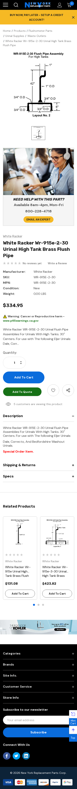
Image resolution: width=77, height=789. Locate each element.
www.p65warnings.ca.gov (20, 320)
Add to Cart (20, 593)
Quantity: (10, 353)
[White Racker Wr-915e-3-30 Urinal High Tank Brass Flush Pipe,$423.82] (57, 533)
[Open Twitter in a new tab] (16, 756)
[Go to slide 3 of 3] (43, 605)
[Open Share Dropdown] (68, 390)
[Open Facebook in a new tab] (6, 756)
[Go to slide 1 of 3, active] (34, 605)
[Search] (15, 5)
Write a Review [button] (57, 263)
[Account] (59, 5)
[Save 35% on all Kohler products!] (38, 627)
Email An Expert (38, 219)
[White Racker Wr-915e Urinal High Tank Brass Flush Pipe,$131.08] (20, 533)
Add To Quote (22, 392)
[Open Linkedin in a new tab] (26, 756)
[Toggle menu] (5, 5)
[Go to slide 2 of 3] (38, 605)
